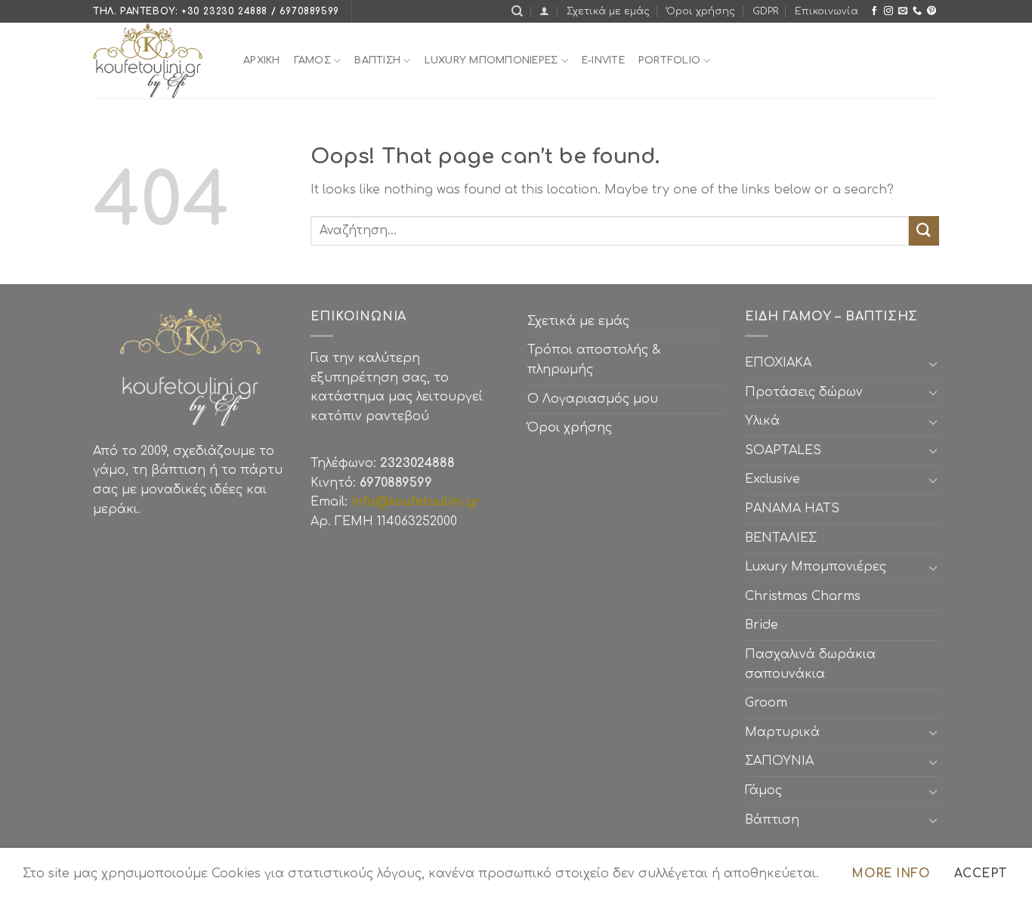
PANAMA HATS (792, 508)
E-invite (603, 60)
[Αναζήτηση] (517, 11)
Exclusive (772, 479)
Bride (761, 625)
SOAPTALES (783, 450)
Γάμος (312, 60)
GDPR (765, 11)
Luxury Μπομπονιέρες (491, 60)
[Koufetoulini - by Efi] (157, 60)
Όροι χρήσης (700, 11)
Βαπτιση (377, 60)
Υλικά (762, 421)
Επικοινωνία (826, 11)
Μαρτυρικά (782, 732)
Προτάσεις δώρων (804, 392)
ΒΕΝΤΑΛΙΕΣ (781, 538)
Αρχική (261, 60)
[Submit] (924, 231)
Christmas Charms (803, 596)
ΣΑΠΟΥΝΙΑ (783, 761)
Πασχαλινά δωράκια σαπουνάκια (810, 664)
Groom (766, 703)
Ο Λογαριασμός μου (592, 399)
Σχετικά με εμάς (608, 11)
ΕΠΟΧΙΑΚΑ (782, 363)
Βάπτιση (772, 820)
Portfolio (669, 60)
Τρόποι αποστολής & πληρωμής (593, 359)
